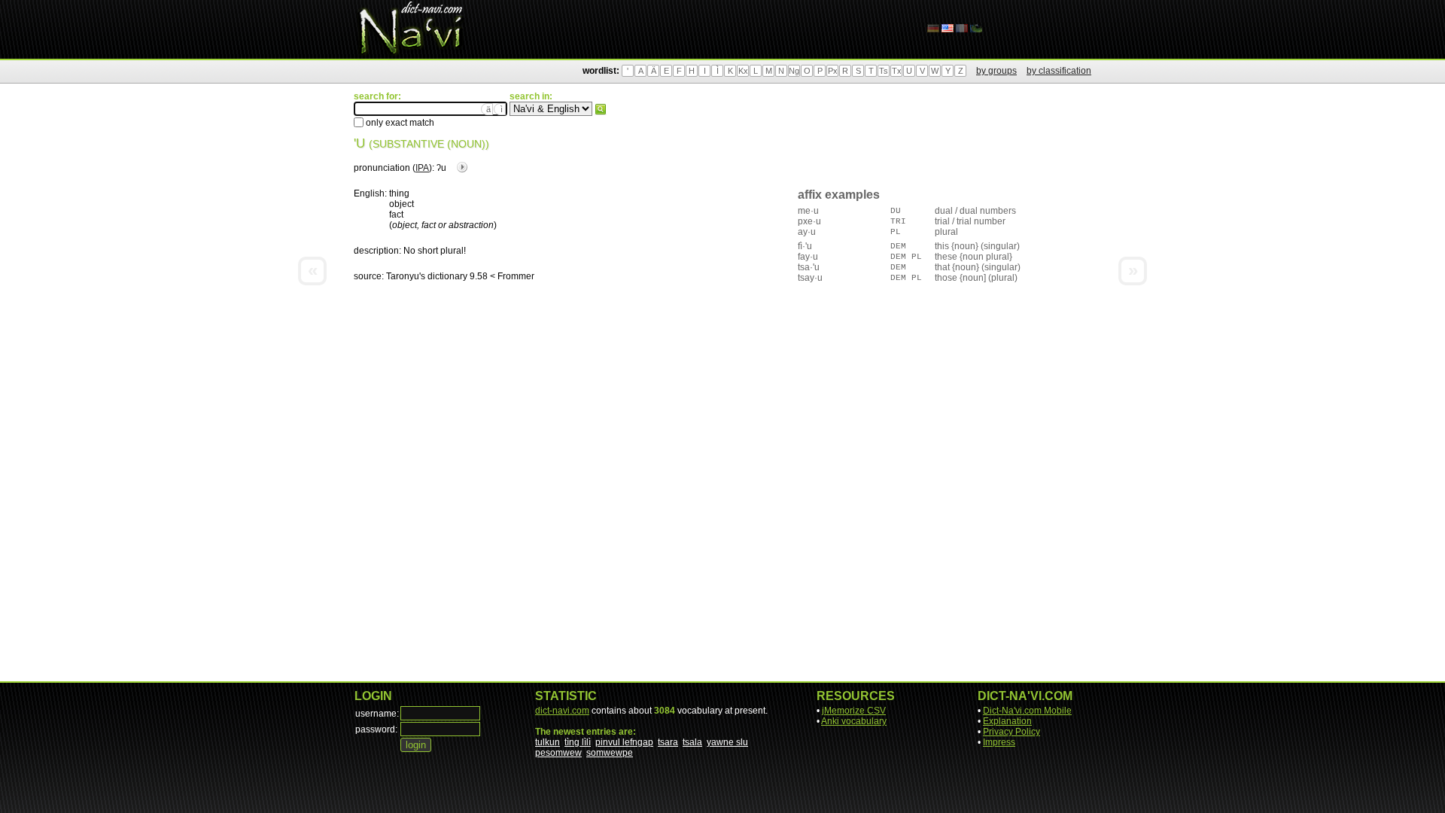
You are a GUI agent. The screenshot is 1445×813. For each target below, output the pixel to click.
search (601, 109)
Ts (883, 70)
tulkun (547, 742)
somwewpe (609, 753)
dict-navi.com (562, 710)
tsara (668, 742)
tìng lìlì (577, 742)
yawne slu (727, 742)
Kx (743, 70)
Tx (897, 70)
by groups (996, 70)
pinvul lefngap (624, 742)
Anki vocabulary (854, 721)
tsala (692, 742)
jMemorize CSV (854, 710)
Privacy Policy (1011, 731)
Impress (999, 742)
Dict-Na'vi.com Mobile (1027, 710)
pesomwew (558, 753)
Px (833, 70)
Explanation (1007, 721)
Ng (794, 70)
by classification (1059, 70)
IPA (422, 168)
